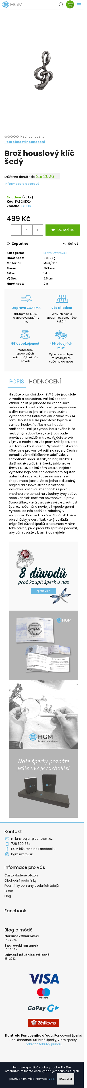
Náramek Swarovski (21, 936)
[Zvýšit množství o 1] (37, 230)
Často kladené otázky (21, 875)
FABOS (26, 206)
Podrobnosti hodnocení (24, 142)
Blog (7, 896)
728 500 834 (21, 843)
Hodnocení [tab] (45, 381)
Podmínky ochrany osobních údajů (31, 885)
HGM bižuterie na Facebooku (33, 849)
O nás (9, 891)
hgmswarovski (22, 854)
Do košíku (66, 230)
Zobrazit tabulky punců (43, 1044)
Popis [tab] (16, 381)
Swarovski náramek (21, 945)
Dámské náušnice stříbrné (27, 955)
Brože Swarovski (55, 253)
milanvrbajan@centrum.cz (32, 838)
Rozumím (65, 1079)
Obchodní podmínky (20, 880)
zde (51, 1079)
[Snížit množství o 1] (16, 230)
